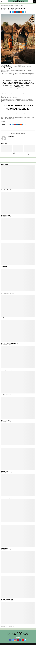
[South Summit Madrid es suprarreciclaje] (18, 357)
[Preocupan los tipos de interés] (18, 203)
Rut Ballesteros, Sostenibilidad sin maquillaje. (8, 241)
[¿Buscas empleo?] (18, 510)
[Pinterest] (18, 640)
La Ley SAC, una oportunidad (6, 625)
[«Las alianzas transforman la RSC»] (18, 306)
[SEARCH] (34, 160)
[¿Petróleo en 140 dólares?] (18, 408)
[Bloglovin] (25, 640)
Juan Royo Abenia (4, 216)
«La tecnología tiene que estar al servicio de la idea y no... (10, 343)
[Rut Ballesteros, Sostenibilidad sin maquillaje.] (18, 229)
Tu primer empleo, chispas (5, 574)
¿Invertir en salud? (4, 266)
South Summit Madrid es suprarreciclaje (7, 369)
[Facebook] (10, 640)
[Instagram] (15, 640)
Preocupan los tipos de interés (6, 215)
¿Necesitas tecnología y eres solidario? (18, 129)
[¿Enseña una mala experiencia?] (18, 382)
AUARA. (19, 93)
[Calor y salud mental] (18, 536)
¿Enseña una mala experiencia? (6, 394)
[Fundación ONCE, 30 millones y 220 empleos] (18, 280)
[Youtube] (23, 640)
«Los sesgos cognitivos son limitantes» (18, 133)
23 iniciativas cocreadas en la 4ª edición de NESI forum (18, 153)
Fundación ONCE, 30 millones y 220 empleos (8, 292)
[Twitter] (13, 640)
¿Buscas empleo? (4, 522)
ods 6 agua (3, 121)
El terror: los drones (4, 471)
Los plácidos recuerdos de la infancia (7, 599)
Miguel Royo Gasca (4, 9)
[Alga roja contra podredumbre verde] (18, 434)
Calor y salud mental (4, 548)
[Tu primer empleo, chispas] (18, 562)
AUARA (9, 113)
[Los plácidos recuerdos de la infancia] (18, 587)
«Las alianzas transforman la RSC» (6, 317)
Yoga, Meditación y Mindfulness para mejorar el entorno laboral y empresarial (29, 153)
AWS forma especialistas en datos (6, 497)
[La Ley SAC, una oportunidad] (18, 613)
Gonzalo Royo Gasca (5, 293)
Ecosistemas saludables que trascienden (5, 153)
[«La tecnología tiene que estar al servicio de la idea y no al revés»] (18, 331)
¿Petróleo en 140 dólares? (5, 420)
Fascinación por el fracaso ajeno (6, 189)
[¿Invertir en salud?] (18, 254)
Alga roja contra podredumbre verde (7, 446)
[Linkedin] (20, 640)
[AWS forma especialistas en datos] (18, 485)
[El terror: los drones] (18, 459)
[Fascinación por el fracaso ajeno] (18, 177)
